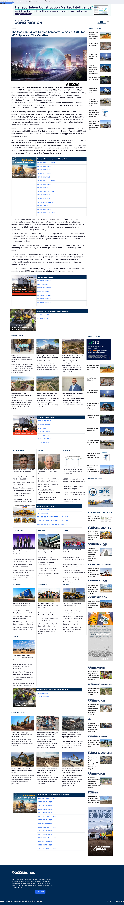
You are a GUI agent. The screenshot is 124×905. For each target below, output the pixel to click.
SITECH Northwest (44, 173)
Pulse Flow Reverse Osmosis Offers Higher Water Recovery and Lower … (93, 727)
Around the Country (96, 478)
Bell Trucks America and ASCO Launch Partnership (73, 604)
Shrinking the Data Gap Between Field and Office (93, 367)
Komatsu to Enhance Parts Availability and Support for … (22, 604)
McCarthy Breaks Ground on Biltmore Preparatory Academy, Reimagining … (48, 605)
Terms (109, 901)
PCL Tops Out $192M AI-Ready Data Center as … (23, 678)
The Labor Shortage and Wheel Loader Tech (93, 442)
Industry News (17, 336)
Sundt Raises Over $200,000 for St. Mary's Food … (73, 551)
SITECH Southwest (44, 166)
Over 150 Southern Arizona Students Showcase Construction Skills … (23, 578)
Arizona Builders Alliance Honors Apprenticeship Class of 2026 (23, 560)
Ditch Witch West (44, 281)
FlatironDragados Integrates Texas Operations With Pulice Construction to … (72, 629)
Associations (18, 531)
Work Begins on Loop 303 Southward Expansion (71, 501)
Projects (66, 450)
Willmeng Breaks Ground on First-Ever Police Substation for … (23, 657)
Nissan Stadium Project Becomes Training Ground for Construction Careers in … (93, 675)
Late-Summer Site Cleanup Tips (93, 90)
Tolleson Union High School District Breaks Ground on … (47, 614)
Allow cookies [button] (9, 3)
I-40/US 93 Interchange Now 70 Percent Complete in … (48, 575)
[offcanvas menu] (108, 22)
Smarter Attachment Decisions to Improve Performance (93, 69)
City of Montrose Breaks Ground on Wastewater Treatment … (23, 684)
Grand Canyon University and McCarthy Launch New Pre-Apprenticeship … (72, 580)
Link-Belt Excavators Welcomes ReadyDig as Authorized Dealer (23, 612)
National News (95, 28)
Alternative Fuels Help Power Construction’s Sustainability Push (94, 125)
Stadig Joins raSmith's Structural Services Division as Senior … (23, 471)
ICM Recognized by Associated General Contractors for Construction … (23, 552)
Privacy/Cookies (119, 901)
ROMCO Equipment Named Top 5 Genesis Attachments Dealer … (23, 623)
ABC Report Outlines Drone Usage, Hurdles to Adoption (93, 455)
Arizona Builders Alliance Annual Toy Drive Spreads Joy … (73, 566)
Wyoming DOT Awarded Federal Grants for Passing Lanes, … (73, 488)
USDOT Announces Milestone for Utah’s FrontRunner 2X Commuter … (74, 481)
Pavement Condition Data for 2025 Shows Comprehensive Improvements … (72, 472)
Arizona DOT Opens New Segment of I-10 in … (46, 564)
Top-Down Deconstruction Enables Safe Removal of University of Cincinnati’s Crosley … (93, 554)
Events (15, 636)
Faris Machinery (43, 284)
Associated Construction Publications (17, 901)
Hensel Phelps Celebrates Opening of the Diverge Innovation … (74, 572)
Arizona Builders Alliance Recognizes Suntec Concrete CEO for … (49, 492)
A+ (104, 22)
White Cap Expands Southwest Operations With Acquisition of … (73, 617)
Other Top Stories (18, 713)
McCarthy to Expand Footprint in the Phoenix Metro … (73, 612)
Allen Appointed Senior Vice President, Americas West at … (22, 500)
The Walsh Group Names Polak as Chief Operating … (24, 483)
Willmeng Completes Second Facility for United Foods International (22, 666)
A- (98, 22)
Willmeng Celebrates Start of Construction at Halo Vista (47, 625)
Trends (65, 531)
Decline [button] (2, 3)
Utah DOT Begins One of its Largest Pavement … (22, 494)
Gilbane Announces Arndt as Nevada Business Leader (47, 499)
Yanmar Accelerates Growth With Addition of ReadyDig (23, 478)
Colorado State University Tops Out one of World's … (48, 619)
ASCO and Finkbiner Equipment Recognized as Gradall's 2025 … (23, 628)
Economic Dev (43, 584)
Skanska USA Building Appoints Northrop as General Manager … (23, 489)
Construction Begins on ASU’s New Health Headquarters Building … (47, 631)
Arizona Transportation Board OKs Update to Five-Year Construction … (74, 494)
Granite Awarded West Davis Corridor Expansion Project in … (48, 551)
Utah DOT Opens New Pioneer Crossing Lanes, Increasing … (48, 569)
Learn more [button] (51, 1)
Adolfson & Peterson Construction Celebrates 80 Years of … (74, 623)
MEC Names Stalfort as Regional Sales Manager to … (48, 485)
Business (66, 584)
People (40, 450)
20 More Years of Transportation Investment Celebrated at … (23, 673)
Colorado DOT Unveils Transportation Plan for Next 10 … (49, 558)
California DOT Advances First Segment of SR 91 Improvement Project (93, 535)
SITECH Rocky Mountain (46, 163)
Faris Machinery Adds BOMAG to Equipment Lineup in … (23, 617)
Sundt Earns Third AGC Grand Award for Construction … (22, 566)
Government (42, 531)
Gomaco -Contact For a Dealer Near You (52, 517)
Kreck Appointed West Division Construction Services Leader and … (48, 472)
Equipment (17, 584)
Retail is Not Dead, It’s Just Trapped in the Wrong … (94, 518)
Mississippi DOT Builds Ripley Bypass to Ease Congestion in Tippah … (93, 589)
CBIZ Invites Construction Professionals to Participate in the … (74, 559)
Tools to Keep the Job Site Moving (93, 56)
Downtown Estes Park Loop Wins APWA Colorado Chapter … (23, 571)
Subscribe (40, 892)
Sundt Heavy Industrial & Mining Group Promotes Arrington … (48, 480)
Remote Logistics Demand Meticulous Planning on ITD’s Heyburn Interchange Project (93, 763)
